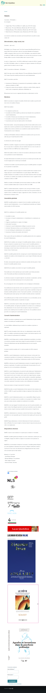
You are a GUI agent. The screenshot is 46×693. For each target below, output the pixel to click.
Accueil (5, 11)
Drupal (10, 688)
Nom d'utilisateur (11, 669)
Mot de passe (10, 674)
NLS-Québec (10, 3)
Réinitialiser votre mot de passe (15, 683)
